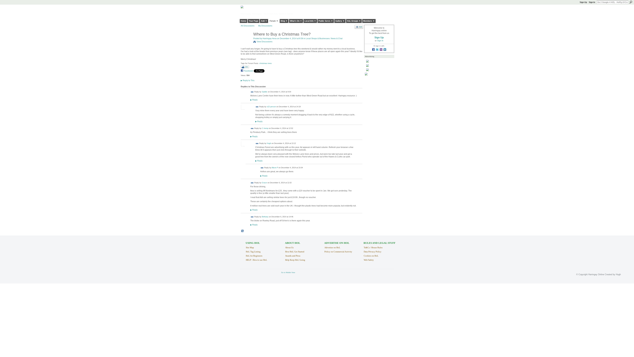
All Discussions (247, 26)
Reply (254, 100)
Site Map (250, 247)
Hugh (269, 143)
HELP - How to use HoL (256, 260)
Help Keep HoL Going (295, 260)
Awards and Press (292, 256)
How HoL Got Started (294, 251)
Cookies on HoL (371, 256)
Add (360, 27)
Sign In (592, 2)
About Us (289, 247)
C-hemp (265, 128)
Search (631, 2)
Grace (264, 183)
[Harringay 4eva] (246, 41)
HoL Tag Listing (253, 251)
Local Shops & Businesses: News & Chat (324, 38)
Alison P (275, 168)
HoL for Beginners (254, 256)
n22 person (271, 107)
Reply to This (247, 80)
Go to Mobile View (288, 272)
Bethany (265, 217)
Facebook (248, 71)
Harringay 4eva (270, 38)
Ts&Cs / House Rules (373, 247)
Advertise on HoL (332, 247)
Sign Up (583, 2)
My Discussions (265, 26)
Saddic (264, 92)
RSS (242, 231)
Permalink (252, 92)
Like (246, 67)
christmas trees (265, 63)
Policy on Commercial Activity (338, 251)
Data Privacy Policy (372, 251)
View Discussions (264, 41)
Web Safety (369, 260)
